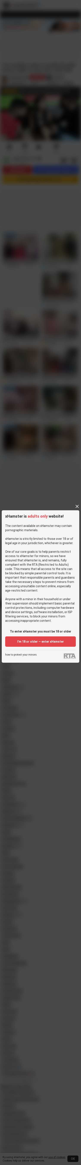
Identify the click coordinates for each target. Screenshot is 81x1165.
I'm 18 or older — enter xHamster (40, 641)
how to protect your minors (21, 654)
